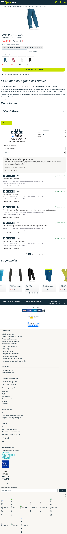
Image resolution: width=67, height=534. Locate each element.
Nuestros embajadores (10, 382)
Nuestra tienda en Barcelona (12, 336)
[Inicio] (1, 6)
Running (5, 391)
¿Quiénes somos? (8, 334)
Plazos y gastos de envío (10, 341)
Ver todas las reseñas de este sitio (17, 141)
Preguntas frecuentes (9, 339)
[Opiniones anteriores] (26, 254)
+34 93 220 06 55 (8, 370)
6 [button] (38, 294)
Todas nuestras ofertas (10, 427)
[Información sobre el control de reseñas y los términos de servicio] (25, 138)
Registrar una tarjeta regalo (11, 418)
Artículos (5, 441)
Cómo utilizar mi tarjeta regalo (12, 415)
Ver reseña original (7, 186)
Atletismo (5, 404)
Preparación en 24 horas (11, 302)
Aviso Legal (6, 349)
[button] (14, 51)
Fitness (4, 401)
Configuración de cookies (10, 354)
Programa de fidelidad (9, 429)
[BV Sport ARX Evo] (5, 60)
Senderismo (6, 396)
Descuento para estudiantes (11, 432)
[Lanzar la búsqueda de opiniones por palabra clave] (64, 152)
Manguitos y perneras (20, 6)
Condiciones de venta (9, 346)
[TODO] (24, 167)
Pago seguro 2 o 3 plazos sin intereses (56, 302)
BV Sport (31, 6)
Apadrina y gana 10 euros (11, 434)
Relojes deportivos (8, 399)
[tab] (33, 111)
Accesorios (7, 6)
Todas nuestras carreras (10, 451)
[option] (33, 19)
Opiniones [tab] (6, 123)
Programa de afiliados (9, 384)
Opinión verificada (61, 175)
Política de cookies (8, 351)
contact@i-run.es (8, 373)
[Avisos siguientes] (42, 254)
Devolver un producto (9, 344)
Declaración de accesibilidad (12, 358)
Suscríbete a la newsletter (9, 487)
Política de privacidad (9, 356)
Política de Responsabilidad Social (14, 361)
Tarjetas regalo (7, 413)
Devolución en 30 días (33, 302)
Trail (3, 394)
